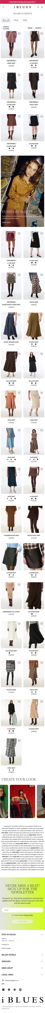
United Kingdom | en (11, 980)
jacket (19, 850)
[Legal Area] (42, 974)
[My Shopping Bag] (42, 7)
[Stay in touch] (42, 934)
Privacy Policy (28, 915)
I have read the (23, 915)
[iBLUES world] (42, 955)
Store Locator (6, 948)
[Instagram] (3, 989)
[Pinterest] (14, 989)
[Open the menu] (3, 7)
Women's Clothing (6, 28)
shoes (33, 865)
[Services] (42, 961)
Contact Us (5, 945)
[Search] (38, 7)
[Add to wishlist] (19, 33)
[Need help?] (42, 968)
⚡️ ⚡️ (22, 2)
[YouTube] (20, 989)
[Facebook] (9, 989)
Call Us (4, 939)
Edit (3, 984)
